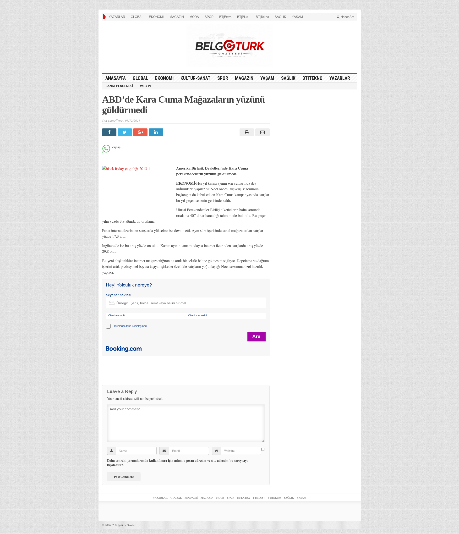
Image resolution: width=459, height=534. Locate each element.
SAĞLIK (280, 17)
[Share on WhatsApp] (106, 151)
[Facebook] (110, 132)
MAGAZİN (176, 17)
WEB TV (145, 86)
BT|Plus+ (243, 17)
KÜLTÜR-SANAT (195, 78)
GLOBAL (137, 17)
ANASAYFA (115, 78)
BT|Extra (225, 17)
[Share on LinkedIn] (156, 132)
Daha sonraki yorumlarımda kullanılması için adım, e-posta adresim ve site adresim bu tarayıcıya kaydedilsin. (177, 462)
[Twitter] (125, 132)
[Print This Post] (246, 132)
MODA (194, 17)
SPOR (209, 17)
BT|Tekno (262, 17)
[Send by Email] (261, 132)
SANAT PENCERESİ (119, 86)
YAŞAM (297, 17)
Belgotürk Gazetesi (124, 525)
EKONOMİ (156, 17)
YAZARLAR (117, 17)
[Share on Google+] (141, 132)
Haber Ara (347, 17)
